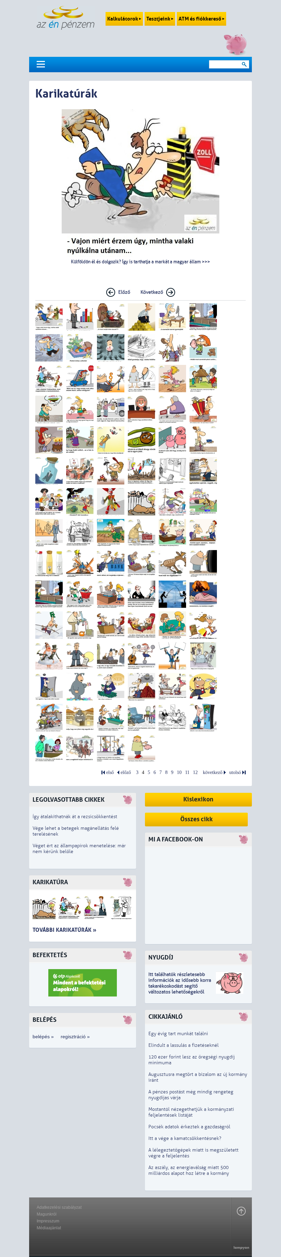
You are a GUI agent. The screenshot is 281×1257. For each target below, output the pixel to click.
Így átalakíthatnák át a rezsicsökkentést (75, 817)
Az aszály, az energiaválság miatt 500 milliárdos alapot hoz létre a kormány (188, 1170)
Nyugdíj (160, 957)
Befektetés (50, 955)
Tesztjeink (158, 19)
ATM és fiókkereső (200, 19)
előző (126, 772)
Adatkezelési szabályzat (59, 1207)
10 (179, 772)
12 (195, 772)
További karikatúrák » (64, 930)
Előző (124, 292)
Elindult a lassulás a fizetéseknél (183, 1045)
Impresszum (48, 1221)
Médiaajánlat (49, 1228)
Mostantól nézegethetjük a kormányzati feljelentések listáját (191, 1112)
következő (212, 772)
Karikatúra (50, 882)
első (110, 772)
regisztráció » (75, 1036)
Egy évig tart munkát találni (178, 1034)
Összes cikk (196, 819)
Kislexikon (198, 799)
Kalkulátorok (123, 19)
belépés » (43, 1036)
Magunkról (47, 1214)
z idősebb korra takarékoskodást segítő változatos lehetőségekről (179, 986)
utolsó (235, 772)
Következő (151, 292)
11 (187, 772)
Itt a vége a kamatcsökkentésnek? (184, 1138)
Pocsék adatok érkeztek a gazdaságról (189, 1127)
